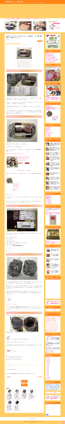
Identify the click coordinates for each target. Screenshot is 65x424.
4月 (47, 372)
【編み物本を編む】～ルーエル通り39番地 (14, 1)
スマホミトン (53, 324)
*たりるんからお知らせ (8, 18)
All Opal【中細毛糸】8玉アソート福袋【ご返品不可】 (55, 117)
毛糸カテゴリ (24, 384)
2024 (48, 360)
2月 (47, 375)
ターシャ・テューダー (49, 326)
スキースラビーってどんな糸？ (24, 64)
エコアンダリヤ (53, 321)
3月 (47, 374)
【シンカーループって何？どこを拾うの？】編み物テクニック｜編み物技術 (55, 173)
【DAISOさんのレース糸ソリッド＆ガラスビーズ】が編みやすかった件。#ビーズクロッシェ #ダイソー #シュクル (55, 178)
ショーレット (48, 327)
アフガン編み (48, 200)
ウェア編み (47, 127)
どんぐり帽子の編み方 (49, 54)
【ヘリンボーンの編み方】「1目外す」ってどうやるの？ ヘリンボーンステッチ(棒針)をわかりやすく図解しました (55, 153)
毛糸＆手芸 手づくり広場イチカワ (12, 304)
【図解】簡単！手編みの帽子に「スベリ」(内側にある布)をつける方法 (55, 168)
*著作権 (29, 18)
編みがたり (47, 321)
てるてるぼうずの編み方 (50, 58)
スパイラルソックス (54, 327)
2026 (48, 357)
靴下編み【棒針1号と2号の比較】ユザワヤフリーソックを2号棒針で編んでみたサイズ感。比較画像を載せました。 (55, 149)
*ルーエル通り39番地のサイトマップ (36, 18)
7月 (47, 370)
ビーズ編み (47, 134)
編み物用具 (52, 318)
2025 (48, 359)
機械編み (47, 198)
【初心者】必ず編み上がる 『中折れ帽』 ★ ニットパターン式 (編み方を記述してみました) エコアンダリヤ (55, 183)
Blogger (34, 418)
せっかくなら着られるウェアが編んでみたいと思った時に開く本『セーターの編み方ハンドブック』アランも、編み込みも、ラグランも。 (55, 188)
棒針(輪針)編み (48, 197)
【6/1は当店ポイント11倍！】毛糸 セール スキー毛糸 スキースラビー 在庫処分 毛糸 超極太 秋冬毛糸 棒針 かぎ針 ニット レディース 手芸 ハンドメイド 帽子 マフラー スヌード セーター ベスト (23, 158)
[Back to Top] (63, 422)
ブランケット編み (49, 132)
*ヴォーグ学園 (25, 18)
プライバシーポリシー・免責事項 (51, 392)
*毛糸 (21, 18)
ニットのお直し (48, 324)
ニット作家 (47, 318)
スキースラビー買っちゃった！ (24, 65)
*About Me (44, 18)
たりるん (52, 336)
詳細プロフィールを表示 (50, 352)
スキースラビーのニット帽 (23, 66)
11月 (47, 364)
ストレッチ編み (48, 203)
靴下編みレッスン (49, 53)
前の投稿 (40, 376)
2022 (48, 377)
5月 (47, 371)
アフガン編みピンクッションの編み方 (52, 59)
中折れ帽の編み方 (49, 55)
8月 (47, 368)
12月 (47, 363)
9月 (47, 367)
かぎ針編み (47, 195)
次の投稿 (8, 376)
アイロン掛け (48, 199)
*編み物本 (13, 18)
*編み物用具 (18, 18)
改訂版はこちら (54, 209)
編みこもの (47, 129)
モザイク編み (55, 329)
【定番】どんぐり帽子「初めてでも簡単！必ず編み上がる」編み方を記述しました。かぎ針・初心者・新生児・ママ (55, 144)
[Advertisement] (32, 11)
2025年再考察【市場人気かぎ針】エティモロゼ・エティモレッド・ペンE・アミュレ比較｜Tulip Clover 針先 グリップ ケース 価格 (52, 68)
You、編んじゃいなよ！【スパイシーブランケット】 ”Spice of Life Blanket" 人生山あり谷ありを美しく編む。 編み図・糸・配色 (55, 164)
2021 (48, 378)
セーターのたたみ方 (48, 329)
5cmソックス (55, 326)
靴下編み (47, 128)
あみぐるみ (47, 133)
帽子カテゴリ (24, 381)
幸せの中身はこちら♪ (49, 106)
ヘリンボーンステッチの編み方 (51, 60)
